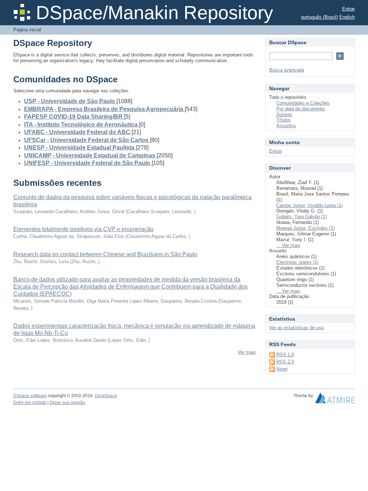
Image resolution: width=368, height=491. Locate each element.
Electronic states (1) (297, 262)
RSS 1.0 (285, 354)
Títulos (283, 120)
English (347, 17)
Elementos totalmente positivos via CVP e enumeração (83, 229)
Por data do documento (300, 108)
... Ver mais (288, 245)
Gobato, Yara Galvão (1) (301, 216)
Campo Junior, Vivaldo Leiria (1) (309, 205)
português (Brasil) (319, 17)
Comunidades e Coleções (303, 103)
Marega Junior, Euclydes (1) (305, 228)
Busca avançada (286, 70)
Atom (282, 369)
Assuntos (286, 125)
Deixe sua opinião (67, 402)
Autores (284, 114)
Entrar (348, 9)
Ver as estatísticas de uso (296, 327)
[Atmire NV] (335, 399)
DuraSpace (106, 395)
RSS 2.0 (285, 361)
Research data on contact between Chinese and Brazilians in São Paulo (105, 254)
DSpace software (30, 395)
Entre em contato (29, 402)
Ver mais (247, 352)
